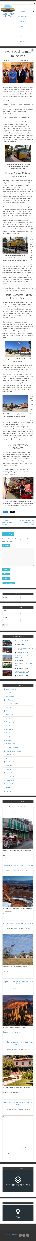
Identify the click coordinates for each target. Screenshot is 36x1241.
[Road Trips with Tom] (8, 11)
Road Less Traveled (12, 747)
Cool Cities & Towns (12, 703)
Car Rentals (9, 700)
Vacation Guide (10, 780)
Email (6, 574)
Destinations (23, 16)
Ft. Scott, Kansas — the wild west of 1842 (23, 656)
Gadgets (8, 707)
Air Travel (8, 692)
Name (6, 569)
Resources (9, 740)
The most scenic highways (13, 751)
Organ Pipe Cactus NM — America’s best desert (22, 671)
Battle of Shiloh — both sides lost (23, 664)
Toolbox (23, 31)
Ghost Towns (9, 711)
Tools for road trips (11, 762)
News (23, 21)
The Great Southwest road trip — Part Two (24, 648)
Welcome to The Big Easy (22, 641)
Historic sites (9, 714)
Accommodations (11, 689)
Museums (8, 725)
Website (6, 578)
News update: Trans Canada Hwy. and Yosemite (28, 522)
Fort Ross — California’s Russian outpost (8, 522)
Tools (7, 758)
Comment (6, 545)
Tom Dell (15, 811)
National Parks (10, 729)
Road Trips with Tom (8, 15)
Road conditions (10, 743)
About (23, 11)
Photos (23, 26)
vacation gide (10, 776)
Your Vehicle (9, 791)
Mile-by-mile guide (11, 722)
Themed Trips (10, 754)
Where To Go (9, 784)
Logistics (23, 36)
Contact (23, 42)
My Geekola (14, 1234)
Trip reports (9, 773)
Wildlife (8, 787)
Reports (8, 736)
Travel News (9, 765)
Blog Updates (10, 696)
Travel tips (9, 769)
